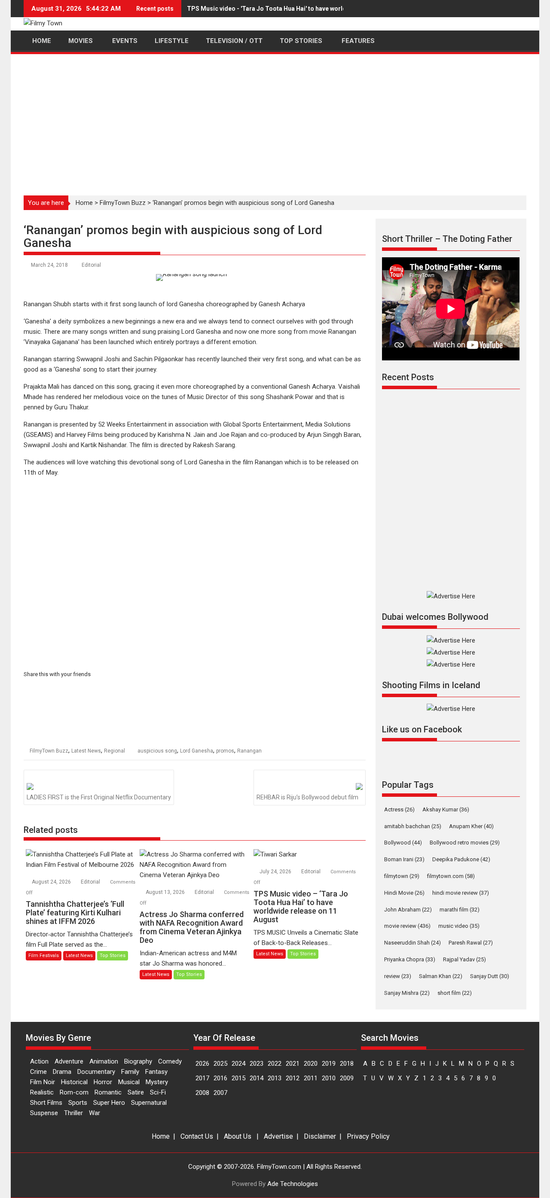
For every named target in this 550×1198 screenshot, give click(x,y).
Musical (129, 1082)
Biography (138, 1061)
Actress (399, 809)
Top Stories (112, 955)
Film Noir (42, 1082)
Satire (136, 1092)
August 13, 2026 (166, 892)
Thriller (73, 1113)
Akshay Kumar (445, 809)
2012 (292, 1078)
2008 (202, 1093)
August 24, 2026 (52, 882)
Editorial (91, 265)
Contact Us (196, 1136)
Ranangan (249, 751)
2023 (256, 1063)
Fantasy (156, 1072)
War (94, 1113)
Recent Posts (408, 377)
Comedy (170, 1061)
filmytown (401, 876)
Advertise (278, 1136)
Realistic (42, 1092)
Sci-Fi (158, 1092)
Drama (62, 1072)
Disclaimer (320, 1136)
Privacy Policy (368, 1136)
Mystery (157, 1082)
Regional (114, 751)
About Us (237, 1136)
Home (84, 203)
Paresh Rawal (471, 942)
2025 (220, 1063)
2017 (202, 1078)
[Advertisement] (275, 120)
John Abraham (408, 909)
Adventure (69, 1061)
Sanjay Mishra (407, 993)
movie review (407, 926)
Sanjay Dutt (489, 976)
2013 (274, 1078)
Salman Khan (440, 976)
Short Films (46, 1103)
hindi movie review (460, 893)
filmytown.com (451, 876)
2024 (238, 1063)
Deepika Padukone (461, 859)
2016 (220, 1078)
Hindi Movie (404, 893)
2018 (347, 1063)
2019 (329, 1063)
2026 (202, 1063)
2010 (329, 1078)
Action (39, 1061)
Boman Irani (404, 859)
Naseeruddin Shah (412, 942)
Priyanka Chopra (409, 959)
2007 (220, 1093)
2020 (311, 1063)
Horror (103, 1082)
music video (459, 926)
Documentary (96, 1072)
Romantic (108, 1092)
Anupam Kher (471, 826)
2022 (274, 1063)
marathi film (460, 909)
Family (130, 1072)
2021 (292, 1063)
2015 (238, 1078)
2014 (256, 1078)
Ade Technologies (292, 1184)
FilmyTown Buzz (123, 203)
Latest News (86, 751)
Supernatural (149, 1103)
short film (454, 993)
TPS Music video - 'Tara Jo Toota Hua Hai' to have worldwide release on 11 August (304, 8)
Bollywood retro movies (465, 842)
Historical (74, 1082)
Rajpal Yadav (464, 959)
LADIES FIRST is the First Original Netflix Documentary (99, 797)
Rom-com (74, 1092)
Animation (103, 1061)
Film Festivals (43, 955)
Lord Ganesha (196, 751)
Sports (77, 1103)
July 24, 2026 (276, 872)
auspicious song (157, 751)
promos (225, 751)
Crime (38, 1072)
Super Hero (109, 1103)
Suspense (44, 1113)
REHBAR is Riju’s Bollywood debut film (307, 797)
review (397, 976)
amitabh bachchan (412, 826)
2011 (311, 1078)
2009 (347, 1078)
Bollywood (403, 842)
